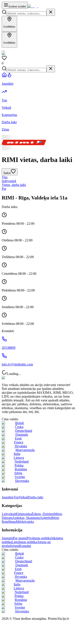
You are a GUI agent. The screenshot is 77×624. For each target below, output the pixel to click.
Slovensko (22, 481)
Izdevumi (9, 181)
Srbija (18, 473)
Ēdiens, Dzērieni (43, 514)
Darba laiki (35, 497)
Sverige (20, 477)
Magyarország (25, 450)
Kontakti (25, 546)
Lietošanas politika (24, 542)
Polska (19, 465)
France (18, 442)
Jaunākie (7, 497)
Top (16, 497)
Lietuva (19, 457)
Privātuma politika (39, 538)
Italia (17, 454)
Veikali (23, 497)
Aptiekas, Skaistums (26, 518)
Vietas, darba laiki (14, 185)
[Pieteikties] (3, 50)
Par (4, 188)
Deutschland (23, 430)
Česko (19, 427)
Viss (4, 177)
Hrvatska (21, 446)
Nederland (22, 461)
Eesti (18, 438)
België (19, 423)
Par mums (20, 538)
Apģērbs (45, 518)
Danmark (21, 434)
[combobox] (26, 13)
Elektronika (24, 514)
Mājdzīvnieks (25, 521)
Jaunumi (7, 538)
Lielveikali (9, 514)
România (21, 469)
